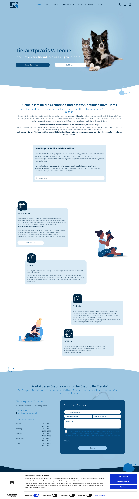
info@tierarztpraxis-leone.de (28, 413)
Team (99, 4)
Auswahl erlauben (123, 481)
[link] (102, 178)
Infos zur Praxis (86, 4)
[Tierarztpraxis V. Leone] (14, 5)
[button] (33, 65)
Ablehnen (123, 487)
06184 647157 (23, 410)
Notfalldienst (53, 4)
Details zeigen (100, 495)
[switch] (54, 495)
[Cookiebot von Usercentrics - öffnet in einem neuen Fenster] (12, 495)
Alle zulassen (123, 476)
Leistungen (68, 4)
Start (40, 4)
